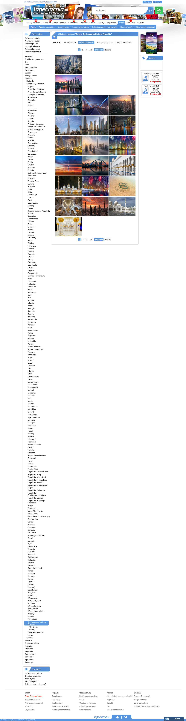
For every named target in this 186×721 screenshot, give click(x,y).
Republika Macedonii (37, 477)
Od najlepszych (70, 43)
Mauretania (33, 406)
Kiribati (31, 338)
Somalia (31, 530)
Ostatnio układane (33, 676)
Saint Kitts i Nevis (35, 511)
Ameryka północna (36, 89)
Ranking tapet (57, 703)
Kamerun (32, 322)
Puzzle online (36, 34)
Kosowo (31, 352)
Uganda (31, 582)
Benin (30, 162)
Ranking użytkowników (88, 696)
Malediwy (32, 393)
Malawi (31, 390)
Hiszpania (32, 281)
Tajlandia (31, 560)
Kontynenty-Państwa (35, 84)
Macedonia (32, 385)
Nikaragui (32, 439)
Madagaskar (33, 387)
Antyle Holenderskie (36, 127)
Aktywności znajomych (34, 703)
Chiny (30, 192)
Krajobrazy (29, 70)
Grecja (30, 259)
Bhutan (31, 165)
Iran (29, 297)
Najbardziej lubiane (124, 43)
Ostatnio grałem (98, 27)
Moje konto (111, 23)
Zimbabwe (32, 619)
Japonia (31, 311)
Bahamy (31, 146)
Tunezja (31, 576)
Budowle (30, 81)
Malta (30, 401)
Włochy (31, 614)
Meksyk (31, 412)
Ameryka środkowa (36, 94)
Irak (29, 295)
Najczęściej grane (32, 46)
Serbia (30, 522)
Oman (30, 447)
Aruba (30, 137)
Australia (31, 100)
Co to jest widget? (141, 703)
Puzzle (121, 23)
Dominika (32, 216)
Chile (30, 189)
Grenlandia (32, 265)
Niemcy (31, 434)
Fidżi (30, 240)
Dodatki (140, 23)
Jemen (31, 314)
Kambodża (32, 319)
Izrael (30, 306)
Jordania (31, 317)
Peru (30, 461)
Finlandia (32, 246)
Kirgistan (31, 336)
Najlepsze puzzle (32, 38)
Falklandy (32, 238)
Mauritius (32, 409)
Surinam (31, 541)
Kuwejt (30, 360)
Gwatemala (33, 273)
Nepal (30, 431)
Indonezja (32, 292)
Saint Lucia (32, 514)
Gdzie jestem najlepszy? (145, 27)
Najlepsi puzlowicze (47, 27)
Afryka (30, 86)
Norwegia (32, 442)
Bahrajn (31, 148)
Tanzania (32, 565)
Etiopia (31, 235)
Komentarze (73, 23)
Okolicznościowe (32, 643)
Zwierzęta (29, 662)
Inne (27, 65)
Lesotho (31, 366)
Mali (29, 398)
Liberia (31, 371)
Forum (93, 23)
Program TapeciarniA (142, 696)
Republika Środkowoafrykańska (37, 494)
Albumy (84, 23)
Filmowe (28, 56)
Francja (31, 248)
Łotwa (30, 635)
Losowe (108, 50)
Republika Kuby (34, 474)
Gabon (31, 251)
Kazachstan (33, 330)
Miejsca (28, 78)
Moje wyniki (112, 27)
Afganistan (32, 110)
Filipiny (31, 243)
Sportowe (29, 659)
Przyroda (29, 651)
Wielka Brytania (34, 601)
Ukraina (31, 584)
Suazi (30, 538)
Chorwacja (32, 195)
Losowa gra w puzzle (80, 27)
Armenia (31, 135)
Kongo (30, 344)
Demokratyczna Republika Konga (39, 212)
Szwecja (31, 549)
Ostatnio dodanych (86, 43)
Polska (30, 463)
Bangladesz (33, 151)
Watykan (31, 592)
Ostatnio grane (63, 27)
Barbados (32, 154)
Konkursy (131, 23)
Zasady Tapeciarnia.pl (115, 710)
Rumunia (32, 508)
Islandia (31, 303)
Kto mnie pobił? (126, 27)
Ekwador (31, 227)
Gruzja (30, 268)
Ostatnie (152, 58)
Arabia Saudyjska (35, 129)
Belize (30, 159)
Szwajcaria (32, 546)
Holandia (31, 284)
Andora (31, 118)
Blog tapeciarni (85, 710)
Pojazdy (28, 646)
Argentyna (32, 132)
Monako (31, 420)
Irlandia (31, 300)
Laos (30, 363)
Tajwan (31, 563)
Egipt (30, 224)
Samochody (30, 654)
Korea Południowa (35, 349)
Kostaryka (32, 355)
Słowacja (31, 552)
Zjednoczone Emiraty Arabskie (37, 623)
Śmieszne (29, 657)
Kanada (31, 325)
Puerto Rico (33, 469)
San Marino (33, 519)
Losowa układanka (33, 52)
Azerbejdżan (33, 143)
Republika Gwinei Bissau (38, 472)
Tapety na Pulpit (33, 23)
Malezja (31, 395)
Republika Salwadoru (37, 490)
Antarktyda (32, 97)
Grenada (31, 262)
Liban (30, 368)
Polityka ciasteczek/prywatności (146, 706)
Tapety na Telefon (50, 23)
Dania (30, 208)
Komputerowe (31, 67)
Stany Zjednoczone (36, 535)
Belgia (30, 157)
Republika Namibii (35, 483)
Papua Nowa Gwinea (37, 455)
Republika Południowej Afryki (37, 486)
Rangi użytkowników (87, 706)
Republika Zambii (35, 498)
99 (93, 20)
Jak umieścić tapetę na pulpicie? (119, 696)
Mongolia (32, 423)
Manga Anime (31, 75)
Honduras (32, 287)
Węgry (30, 595)
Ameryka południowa (37, 92)
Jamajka (31, 308)
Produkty (29, 649)
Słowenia (32, 554)
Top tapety (56, 700)
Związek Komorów (36, 632)
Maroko (31, 404)
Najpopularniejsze (32, 49)
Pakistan (31, 450)
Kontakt (110, 703)
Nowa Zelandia (34, 444)
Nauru (30, 428)
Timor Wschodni (35, 568)
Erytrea (31, 229)
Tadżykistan (33, 557)
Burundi (31, 184)
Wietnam (31, 603)
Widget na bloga (140, 700)
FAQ (108, 706)
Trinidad (31, 573)
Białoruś (31, 167)
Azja (29, 103)
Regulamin (111, 700)
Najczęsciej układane (105, 43)
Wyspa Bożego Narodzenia (34, 607)
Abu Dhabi (33, 627)
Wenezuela (32, 598)
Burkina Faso (33, 181)
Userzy (101, 23)
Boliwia (31, 170)
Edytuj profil (29, 710)
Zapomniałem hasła (32, 700)
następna (99, 50)
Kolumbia (32, 341)
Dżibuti (31, 221)
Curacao (31, 197)
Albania (31, 113)
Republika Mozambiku (37, 480)
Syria (30, 543)
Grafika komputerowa (34, 59)
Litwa (30, 379)
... (89, 50)
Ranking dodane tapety (61, 710)
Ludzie (28, 73)
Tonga (30, 571)
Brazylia (31, 178)
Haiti (30, 278)
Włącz (177, 719)
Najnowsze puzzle (33, 41)
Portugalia (32, 466)
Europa (31, 105)
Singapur (32, 527)
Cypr (30, 200)
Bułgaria (31, 186)
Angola (31, 121)
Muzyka (28, 640)
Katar (30, 327)
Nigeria (31, 436)
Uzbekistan (32, 590)
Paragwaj (32, 458)
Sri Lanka (32, 533)
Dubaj (31, 629)
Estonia (31, 232)
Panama (31, 453)
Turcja (30, 579)
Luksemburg (33, 382)
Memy (63, 23)
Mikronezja (32, 414)
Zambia (31, 616)
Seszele (31, 524)
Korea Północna (35, 346)
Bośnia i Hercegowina (37, 173)
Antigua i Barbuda (35, 124)
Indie (30, 289)
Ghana (31, 257)
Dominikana (33, 219)
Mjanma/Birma (34, 417)
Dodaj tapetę (57, 696)
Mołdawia (32, 425)
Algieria (31, 116)
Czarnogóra (33, 203)
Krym (30, 357)
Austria (31, 140)
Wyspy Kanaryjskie (36, 611)
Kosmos (29, 638)
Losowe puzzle (31, 43)
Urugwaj (31, 587)
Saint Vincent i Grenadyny (39, 516)
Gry (26, 62)
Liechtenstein (33, 376)
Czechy (31, 206)
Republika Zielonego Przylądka (36, 501)
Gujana (31, 270)
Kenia (30, 333)
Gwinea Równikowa (36, 276)
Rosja (30, 505)
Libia (30, 374)
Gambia (31, 254)
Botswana (32, 176)
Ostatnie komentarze (87, 703)
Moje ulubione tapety (60, 706)
